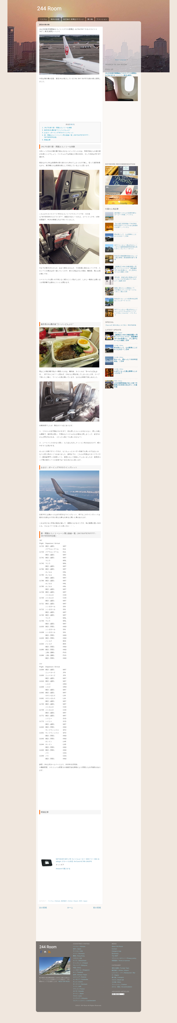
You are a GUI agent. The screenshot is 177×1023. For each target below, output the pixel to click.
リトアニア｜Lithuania (80, 998)
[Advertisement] (70, 101)
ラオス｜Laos (77, 996)
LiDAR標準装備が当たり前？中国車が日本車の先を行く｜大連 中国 (125, 385)
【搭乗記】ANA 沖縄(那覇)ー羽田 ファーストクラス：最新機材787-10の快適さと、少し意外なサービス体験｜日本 (126, 337)
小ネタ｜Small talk (118, 980)
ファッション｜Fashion (119, 984)
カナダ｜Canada (78, 991)
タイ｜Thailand (78, 972)
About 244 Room (64, 981)
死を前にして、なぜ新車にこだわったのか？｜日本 (125, 348)
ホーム (70, 908)
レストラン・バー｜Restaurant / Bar (123, 972)
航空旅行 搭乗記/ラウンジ (73, 19)
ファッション (102, 19)
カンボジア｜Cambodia (80, 979)
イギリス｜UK (77, 958)
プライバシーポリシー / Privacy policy (124, 958)
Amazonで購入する (63, 869)
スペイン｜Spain (78, 993)
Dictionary (115, 953)
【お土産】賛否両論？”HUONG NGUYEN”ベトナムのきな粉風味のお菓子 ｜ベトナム (126, 225)
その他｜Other (118, 345)
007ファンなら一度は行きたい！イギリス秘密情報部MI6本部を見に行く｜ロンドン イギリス (126, 247)
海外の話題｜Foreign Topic (120, 968)
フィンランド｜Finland (80, 963)
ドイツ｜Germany (79, 953)
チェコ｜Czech (78, 981)
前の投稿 (97, 908)
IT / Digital (115, 975)
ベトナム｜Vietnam (54, 901)
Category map (116, 951)
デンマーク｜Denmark (80, 984)
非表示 (71, 124)
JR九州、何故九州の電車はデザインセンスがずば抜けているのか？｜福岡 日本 (125, 279)
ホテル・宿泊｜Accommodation (122, 987)
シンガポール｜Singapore (81, 970)
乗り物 (90, 19)
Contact (114, 949)
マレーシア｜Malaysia (80, 965)
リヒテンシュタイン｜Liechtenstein (84, 1000)
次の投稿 (43, 908)
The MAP (115, 956)
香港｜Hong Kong (79, 956)
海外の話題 (55, 19)
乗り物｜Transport (118, 977)
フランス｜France (79, 989)
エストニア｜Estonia (79, 977)
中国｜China (118, 381)
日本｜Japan (83, 901)
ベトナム (43, 19)
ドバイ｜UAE (77, 986)
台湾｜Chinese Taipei (80, 974)
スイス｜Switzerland (79, 960)
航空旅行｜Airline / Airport (69, 901)
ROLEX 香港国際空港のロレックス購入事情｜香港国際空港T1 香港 (126, 257)
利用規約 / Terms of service (121, 960)
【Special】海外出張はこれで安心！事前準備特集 (120, 325)
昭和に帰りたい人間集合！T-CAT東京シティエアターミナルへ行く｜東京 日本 (125, 289)
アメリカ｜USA (78, 951)
